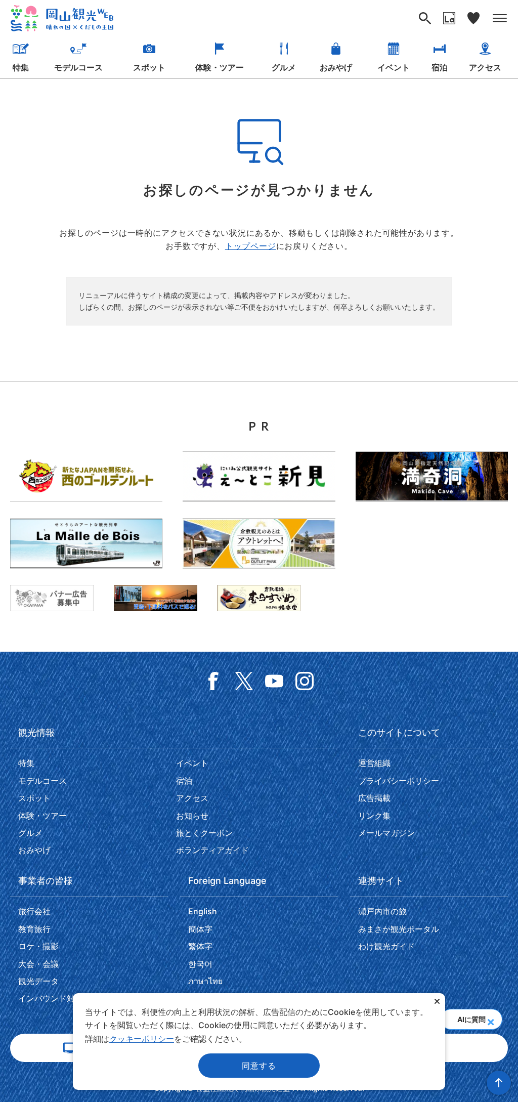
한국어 (200, 964)
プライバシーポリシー (398, 781)
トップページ (250, 246)
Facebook (213, 681)
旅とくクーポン (204, 833)
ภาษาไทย (205, 981)
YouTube (274, 681)
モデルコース (78, 67)
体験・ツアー (219, 67)
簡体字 (200, 929)
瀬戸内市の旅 (382, 911)
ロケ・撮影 (38, 946)
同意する (259, 1066)
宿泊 (439, 67)
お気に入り (473, 18)
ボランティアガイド (212, 850)
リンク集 (374, 816)
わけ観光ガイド (386, 946)
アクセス (485, 67)
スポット (149, 67)
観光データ (38, 981)
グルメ (284, 67)
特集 (21, 67)
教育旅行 (34, 929)
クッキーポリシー (141, 1039)
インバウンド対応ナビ (58, 998)
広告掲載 (374, 798)
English (202, 911)
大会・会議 (38, 964)
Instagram (304, 681)
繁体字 (200, 946)
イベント (393, 67)
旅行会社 (34, 911)
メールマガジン (386, 833)
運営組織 (374, 763)
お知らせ (192, 816)
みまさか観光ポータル (398, 929)
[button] (490, 1019)
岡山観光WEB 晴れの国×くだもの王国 (62, 18)
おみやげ (336, 67)
